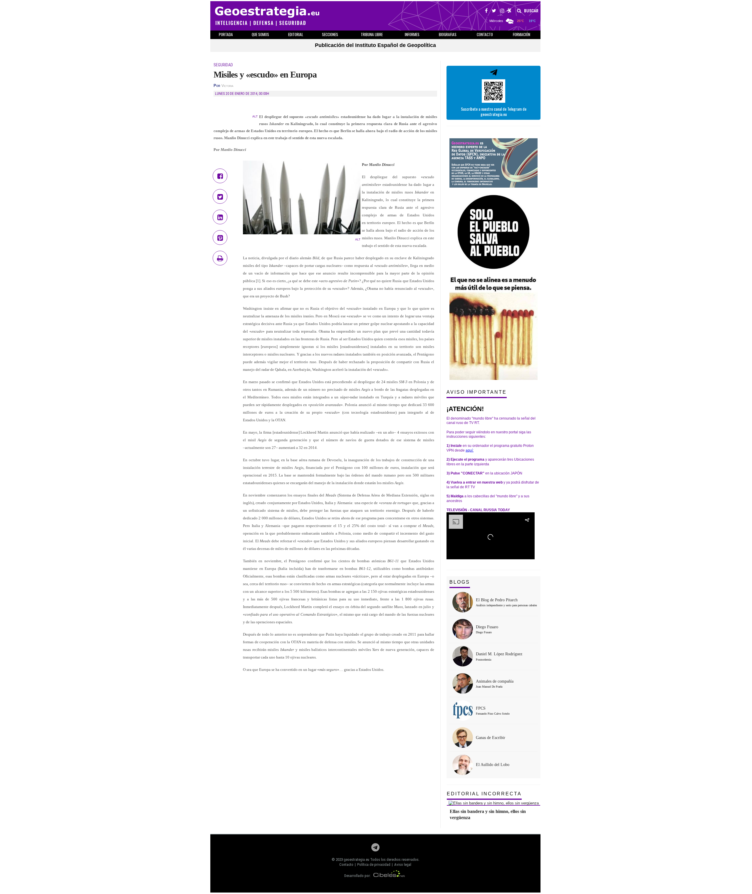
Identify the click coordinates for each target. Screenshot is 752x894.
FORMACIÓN (521, 34)
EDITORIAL (295, 34)
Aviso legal (402, 864)
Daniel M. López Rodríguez (499, 654)
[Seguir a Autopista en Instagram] (502, 11)
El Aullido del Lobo (492, 764)
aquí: (470, 450)
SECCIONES (330, 34)
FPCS (481, 708)
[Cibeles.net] (389, 875)
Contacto (346, 864)
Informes (412, 34)
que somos (260, 34)
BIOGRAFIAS (447, 34)
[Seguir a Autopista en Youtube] (509, 11)
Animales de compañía (494, 681)
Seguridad (223, 65)
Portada (226, 34)
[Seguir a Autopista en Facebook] (486, 11)
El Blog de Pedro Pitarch (497, 600)
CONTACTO (485, 34)
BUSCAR (530, 11)
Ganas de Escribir (490, 737)
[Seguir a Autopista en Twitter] (494, 11)
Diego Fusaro (487, 627)
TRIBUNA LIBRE (372, 34)
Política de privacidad (373, 864)
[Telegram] (375, 849)
